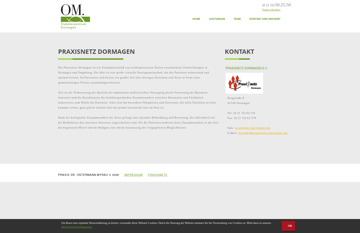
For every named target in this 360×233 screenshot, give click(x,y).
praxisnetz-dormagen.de (252, 128)
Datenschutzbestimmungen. (76, 226)
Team (237, 19)
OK (289, 225)
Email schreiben (271, 9)
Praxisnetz (157, 175)
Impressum (133, 175)
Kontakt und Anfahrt (264, 19)
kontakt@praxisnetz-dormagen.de (263, 133)
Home (196, 19)
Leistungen (217, 19)
